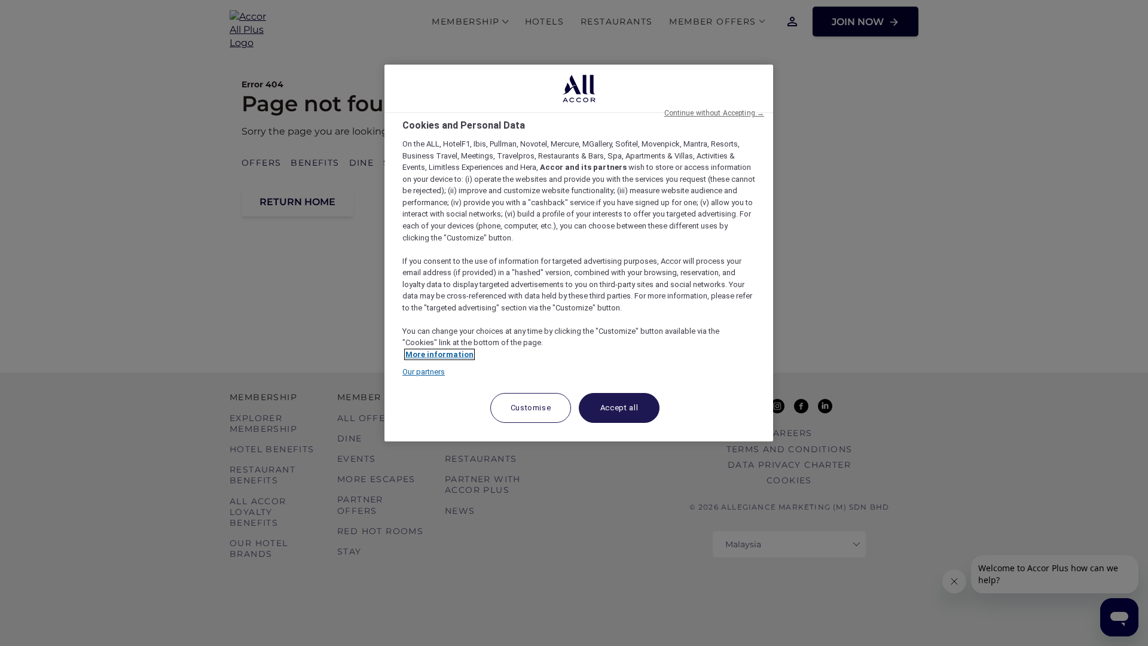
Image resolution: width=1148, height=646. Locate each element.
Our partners (423, 371)
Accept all (619, 407)
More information (439, 354)
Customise (531, 407)
